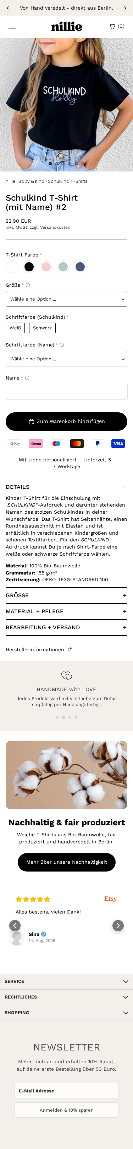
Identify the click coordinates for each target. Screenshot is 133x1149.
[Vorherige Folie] (8, 8)
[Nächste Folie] (125, 8)
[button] (57, 717)
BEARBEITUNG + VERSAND (43, 627)
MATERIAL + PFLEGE (34, 611)
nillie (10, 181)
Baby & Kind (31, 181)
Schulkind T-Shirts (68, 181)
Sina (34, 934)
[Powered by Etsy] (110, 899)
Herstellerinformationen (36, 649)
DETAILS (17, 486)
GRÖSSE (17, 595)
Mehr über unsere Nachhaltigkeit (66, 862)
